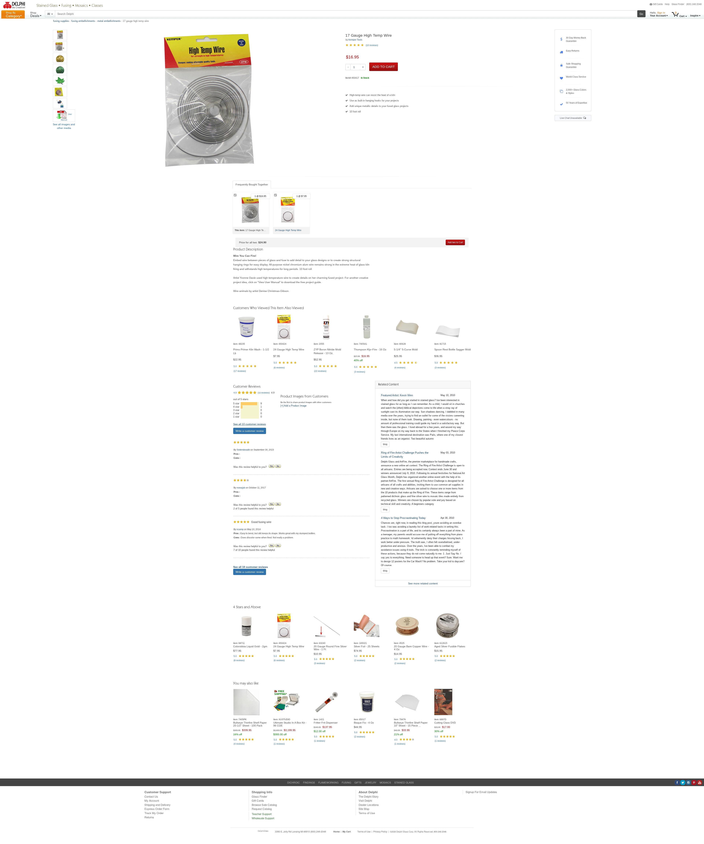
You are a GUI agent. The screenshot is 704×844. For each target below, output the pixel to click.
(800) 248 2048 (694, 4)
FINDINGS (309, 782)
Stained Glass (47, 6)
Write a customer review (250, 430)
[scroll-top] (698, 833)
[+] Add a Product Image (293, 405)
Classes (97, 6)
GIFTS (358, 782)
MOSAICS (385, 782)
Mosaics (81, 6)
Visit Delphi (365, 800)
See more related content (423, 583)
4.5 (395, 363)
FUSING (346, 782)
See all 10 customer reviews (249, 424)
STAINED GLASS (404, 782)
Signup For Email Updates (481, 792)
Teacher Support (262, 814)
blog (385, 444)
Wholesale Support (263, 818)
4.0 (395, 740)
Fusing (66, 6)
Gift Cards (657, 4)
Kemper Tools (355, 40)
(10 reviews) (372, 45)
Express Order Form (156, 809)
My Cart (346, 831)
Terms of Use (367, 813)
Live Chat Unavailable (571, 118)
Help (667, 4)
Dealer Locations (369, 805)
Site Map (364, 809)
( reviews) (240, 371)
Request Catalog (262, 809)
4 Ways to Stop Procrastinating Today (403, 517)
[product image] (251, 327)
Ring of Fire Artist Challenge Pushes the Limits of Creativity (404, 454)
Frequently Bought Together (252, 184)
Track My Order (154, 813)
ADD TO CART (383, 67)
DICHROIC (293, 782)
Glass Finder (678, 4)
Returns (149, 817)
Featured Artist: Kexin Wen (397, 395)
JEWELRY (370, 782)
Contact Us (151, 796)
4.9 (235, 392)
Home (336, 831)
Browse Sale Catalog (264, 805)
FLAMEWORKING (328, 782)
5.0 (235, 366)
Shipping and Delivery (157, 805)
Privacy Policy (380, 831)
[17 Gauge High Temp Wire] (60, 35)
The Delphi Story (369, 796)
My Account (151, 800)
